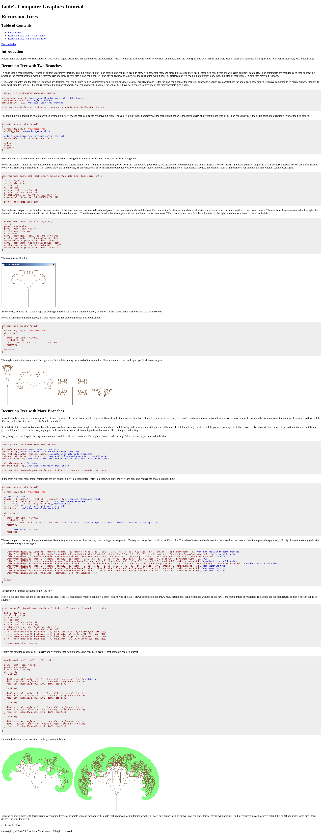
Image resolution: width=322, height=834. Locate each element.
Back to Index (8, 44)
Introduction (14, 32)
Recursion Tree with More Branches (27, 38)
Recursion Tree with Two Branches (27, 35)
